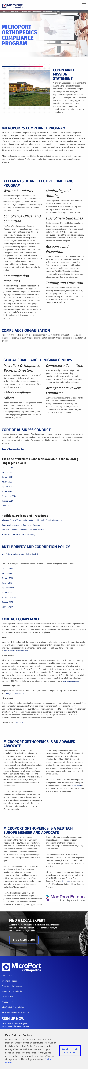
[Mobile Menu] (82, 5)
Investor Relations (9, 981)
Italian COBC (7, 482)
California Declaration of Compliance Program (21, 525)
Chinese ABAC (7, 569)
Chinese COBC (7, 467)
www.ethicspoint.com (72, 681)
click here (19, 722)
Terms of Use (7, 997)
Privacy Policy (7, 1002)
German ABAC (7, 578)
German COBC (7, 477)
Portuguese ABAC (9, 597)
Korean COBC (7, 491)
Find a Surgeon (24, 939)
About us (14, 12)
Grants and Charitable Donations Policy (18, 535)
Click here (76, 786)
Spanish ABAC (7, 607)
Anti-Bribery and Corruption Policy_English (20, 554)
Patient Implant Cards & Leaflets (15, 1012)
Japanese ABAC (8, 588)
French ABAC (7, 573)
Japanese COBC (8, 486)
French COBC (7, 472)
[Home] (12, 5)
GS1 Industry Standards (12, 991)
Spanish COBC (8, 506)
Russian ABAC (7, 602)
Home (4, 12)
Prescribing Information (12, 986)
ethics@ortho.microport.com (16, 693)
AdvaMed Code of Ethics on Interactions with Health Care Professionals (32, 520)
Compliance (7, 976)
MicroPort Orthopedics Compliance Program (41, 12)
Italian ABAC (7, 583)
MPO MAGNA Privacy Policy (13, 1007)
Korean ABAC (7, 592)
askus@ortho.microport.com (16, 651)
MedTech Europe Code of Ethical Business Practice (23, 530)
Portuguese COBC (9, 496)
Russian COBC (7, 501)
